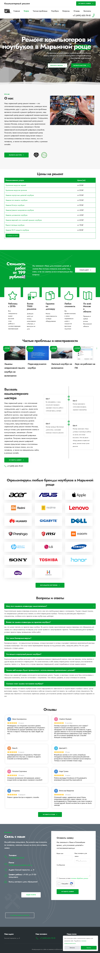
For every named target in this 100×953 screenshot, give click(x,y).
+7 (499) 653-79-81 (16, 858)
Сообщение (61, 865)
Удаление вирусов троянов (16, 190)
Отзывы (77, 11)
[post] (18, 495)
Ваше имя (60, 853)
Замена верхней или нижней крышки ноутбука (24, 220)
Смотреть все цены (12, 235)
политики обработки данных (79, 878)
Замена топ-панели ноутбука (16, 200)
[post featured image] (14, 353)
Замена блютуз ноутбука (15, 205)
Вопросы (66, 11)
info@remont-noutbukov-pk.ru (20, 865)
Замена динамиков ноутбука (16, 215)
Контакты (87, 11)
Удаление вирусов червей (16, 185)
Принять (89, 948)
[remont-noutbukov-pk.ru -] (8, 11)
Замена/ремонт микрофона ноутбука (20, 210)
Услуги (26, 11)
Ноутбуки (55, 11)
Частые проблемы (40, 11)
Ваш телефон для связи (81, 854)
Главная (16, 11)
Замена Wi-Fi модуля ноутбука (17, 230)
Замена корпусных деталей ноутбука (20, 195)
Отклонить (72, 948)
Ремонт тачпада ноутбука (15, 225)
